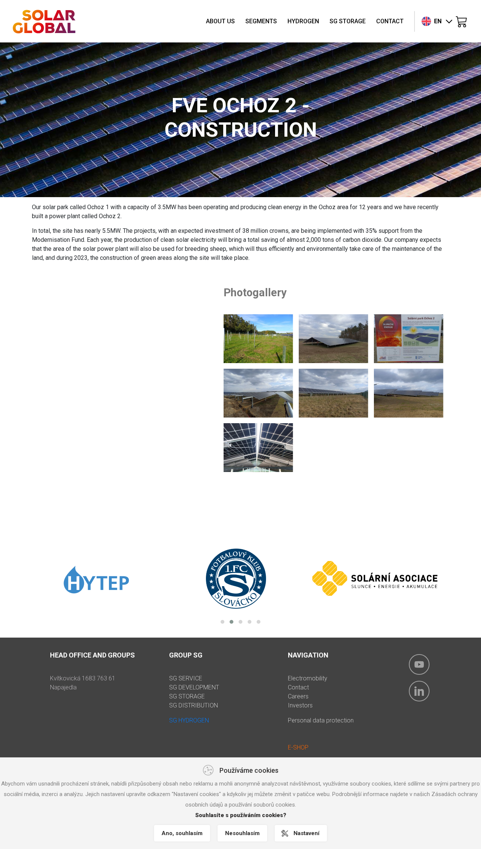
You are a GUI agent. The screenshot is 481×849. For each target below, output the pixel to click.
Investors (300, 705)
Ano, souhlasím (182, 833)
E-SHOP (298, 747)
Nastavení (306, 833)
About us (220, 21)
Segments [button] (261, 21)
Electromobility (307, 678)
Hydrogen (303, 21)
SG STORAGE (187, 696)
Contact (390, 21)
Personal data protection (321, 720)
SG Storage (348, 21)
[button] (222, 622)
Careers (298, 696)
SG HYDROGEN (189, 720)
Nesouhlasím (242, 833)
